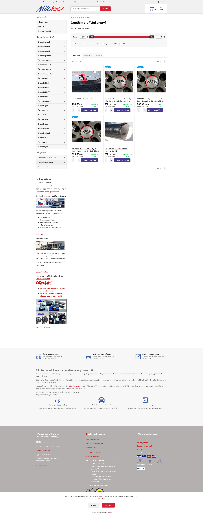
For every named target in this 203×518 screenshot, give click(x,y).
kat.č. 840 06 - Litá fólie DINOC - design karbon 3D (116, 150)
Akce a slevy (43, 22)
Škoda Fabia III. (44, 88)
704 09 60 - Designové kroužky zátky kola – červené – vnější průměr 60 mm (118, 100)
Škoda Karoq (43, 124)
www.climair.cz (43, 278)
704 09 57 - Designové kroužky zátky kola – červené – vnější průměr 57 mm (150, 100)
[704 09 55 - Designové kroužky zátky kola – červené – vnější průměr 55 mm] (86, 131)
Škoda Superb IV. (44, 56)
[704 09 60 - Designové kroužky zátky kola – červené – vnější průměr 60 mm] (119, 81)
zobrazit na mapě (42, 465)
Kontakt (95, 2)
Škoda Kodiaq (43, 129)
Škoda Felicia (43, 97)
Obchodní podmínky (93, 452)
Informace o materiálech (95, 443)
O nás (65, 2)
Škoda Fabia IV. (44, 92)
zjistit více (39, 234)
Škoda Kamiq (43, 119)
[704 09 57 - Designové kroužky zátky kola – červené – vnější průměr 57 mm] (151, 81)
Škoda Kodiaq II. (44, 133)
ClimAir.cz (103, 2)
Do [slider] (152, 37)
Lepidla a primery (45, 167)
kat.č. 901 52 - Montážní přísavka (84, 99)
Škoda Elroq (42, 142)
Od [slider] (92, 37)
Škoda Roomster (44, 101)
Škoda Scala (43, 138)
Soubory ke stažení (144, 446)
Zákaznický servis (74, 2)
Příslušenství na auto (46, 162)
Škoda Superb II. (44, 47)
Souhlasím (108, 505)
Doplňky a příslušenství (47, 158)
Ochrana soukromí (92, 456)
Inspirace (86, 2)
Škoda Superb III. (44, 51)
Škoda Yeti (42, 115)
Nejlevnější (88, 55)
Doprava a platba (92, 439)
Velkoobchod (43, 2)
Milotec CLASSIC (44, 31)
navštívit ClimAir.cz (43, 327)
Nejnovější (76, 55)
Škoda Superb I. (44, 42)
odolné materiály (75, 386)
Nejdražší (98, 55)
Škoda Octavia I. (44, 60)
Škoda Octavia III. (44, 69)
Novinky (41, 27)
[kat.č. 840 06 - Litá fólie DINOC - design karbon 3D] (119, 131)
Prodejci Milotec (54, 2)
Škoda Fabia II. (43, 83)
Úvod (72, 17)
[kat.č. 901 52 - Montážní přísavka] (86, 81)
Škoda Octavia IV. (45, 74)
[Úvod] (52, 8)
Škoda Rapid (43, 106)
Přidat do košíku (89, 110)
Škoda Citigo (43, 110)
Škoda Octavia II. (44, 65)
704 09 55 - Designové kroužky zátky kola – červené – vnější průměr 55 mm (85, 150)
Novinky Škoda (142, 443)
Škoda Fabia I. (43, 78)
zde (110, 513)
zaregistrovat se (42, 272)
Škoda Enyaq (43, 147)
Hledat (105, 9)
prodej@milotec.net (52, 192)
